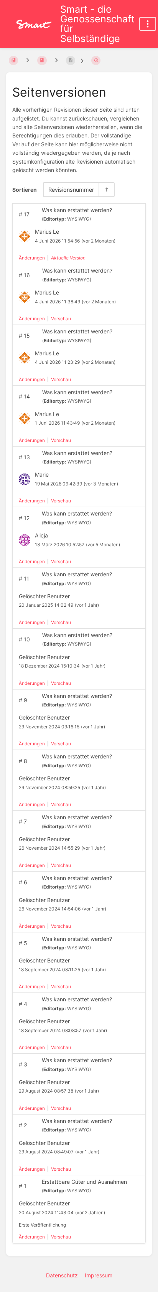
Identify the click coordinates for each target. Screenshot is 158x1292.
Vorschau (61, 318)
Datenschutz (62, 1275)
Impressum (98, 1275)
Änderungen (32, 258)
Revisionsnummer (71, 189)
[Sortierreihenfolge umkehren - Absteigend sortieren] (106, 189)
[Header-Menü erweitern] (147, 24)
